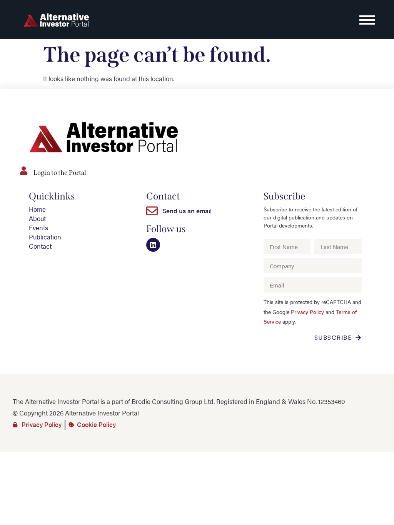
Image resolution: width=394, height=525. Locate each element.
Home (37, 209)
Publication (45, 237)
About (37, 218)
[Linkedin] (153, 245)
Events (38, 227)
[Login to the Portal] (23, 170)
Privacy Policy (307, 312)
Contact (40, 246)
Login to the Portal (59, 173)
